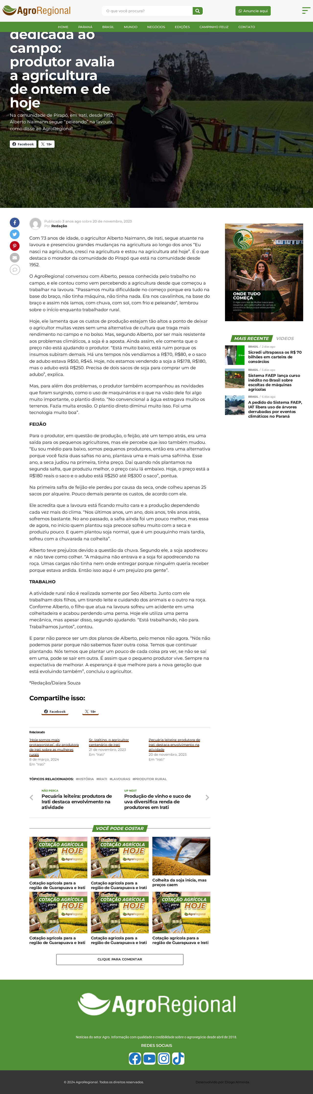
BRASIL (108, 27)
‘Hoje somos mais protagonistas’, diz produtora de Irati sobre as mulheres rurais (54, 747)
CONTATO (246, 27)
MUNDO (130, 27)
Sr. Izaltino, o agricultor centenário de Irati (109, 742)
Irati (102, 779)
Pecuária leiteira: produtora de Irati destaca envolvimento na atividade (174, 745)
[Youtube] (149, 1058)
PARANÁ (85, 27)
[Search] (198, 11)
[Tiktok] (178, 1058)
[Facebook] (135, 1058)
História (86, 779)
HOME (63, 27)
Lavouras (121, 779)
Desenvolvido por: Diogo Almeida (222, 1082)
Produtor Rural (150, 779)
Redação (59, 226)
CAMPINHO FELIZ (214, 27)
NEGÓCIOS (156, 27)
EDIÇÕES (182, 27)
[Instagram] (164, 1058)
